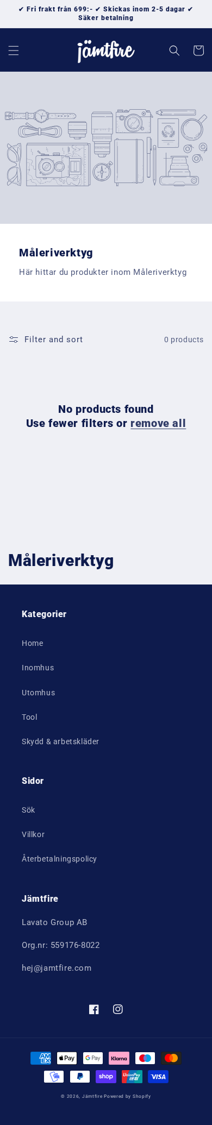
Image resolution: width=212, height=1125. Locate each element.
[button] (14, 50)
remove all (158, 423)
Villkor (33, 834)
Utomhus (38, 692)
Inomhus (38, 667)
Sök (28, 810)
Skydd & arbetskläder (60, 741)
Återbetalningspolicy (59, 858)
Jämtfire (92, 1096)
